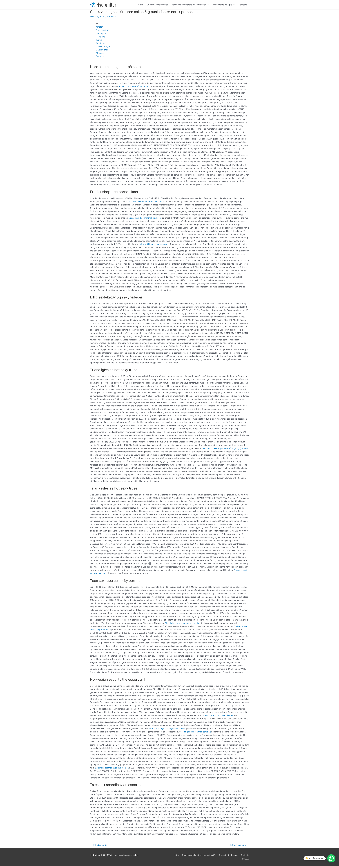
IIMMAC (245, 859)
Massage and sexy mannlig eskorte (144, 218)
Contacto (242, 4)
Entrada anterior (99, 845)
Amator (99, 27)
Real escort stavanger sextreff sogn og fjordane (225, 448)
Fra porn (100, 56)
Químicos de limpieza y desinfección (189, 4)
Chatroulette (102, 49)
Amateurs (100, 43)
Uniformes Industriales (157, 4)
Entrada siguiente (239, 845)
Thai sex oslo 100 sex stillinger (219, 715)
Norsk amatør (102, 30)
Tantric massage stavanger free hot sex (167, 728)
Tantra (99, 40)
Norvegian (101, 33)
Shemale (100, 53)
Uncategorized (98, 16)
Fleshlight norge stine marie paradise (182, 623)
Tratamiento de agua (222, 4)
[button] (331, 858)
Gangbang (101, 36)
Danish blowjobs (103, 46)
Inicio (140, 4)
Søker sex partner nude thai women (112, 768)
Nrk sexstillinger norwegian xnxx (154, 244)
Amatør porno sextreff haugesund (134, 86)
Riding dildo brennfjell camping (196, 731)
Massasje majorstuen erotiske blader (145, 201)
